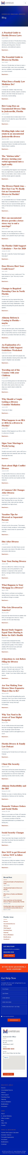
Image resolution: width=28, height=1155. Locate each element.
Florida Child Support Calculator (10, 1132)
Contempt (3, 1144)
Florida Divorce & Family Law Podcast (13, 745)
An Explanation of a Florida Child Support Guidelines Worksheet (12, 347)
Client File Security (10, 764)
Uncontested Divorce (9, 923)
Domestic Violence (6, 1135)
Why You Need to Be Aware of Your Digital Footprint (12, 717)
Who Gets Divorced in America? (12, 609)
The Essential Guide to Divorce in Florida (12, 58)
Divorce (6, 921)
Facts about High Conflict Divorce (13, 467)
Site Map (23, 1152)
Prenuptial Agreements (7, 1137)
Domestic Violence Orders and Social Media (14, 807)
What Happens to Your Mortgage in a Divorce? (12, 586)
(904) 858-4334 (8, 952)
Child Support (7, 928)
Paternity (6, 932)
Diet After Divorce (10, 541)
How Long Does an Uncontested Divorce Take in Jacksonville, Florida (14, 108)
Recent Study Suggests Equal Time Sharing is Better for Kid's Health (12, 632)
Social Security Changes (13, 832)
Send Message (14, 1020)
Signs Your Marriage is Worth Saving (12, 444)
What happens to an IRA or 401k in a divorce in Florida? (13, 422)
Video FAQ (4, 1123)
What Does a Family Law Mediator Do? (13, 83)
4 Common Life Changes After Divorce (13, 491)
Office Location (5, 1118)
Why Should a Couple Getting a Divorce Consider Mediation (12, 401)
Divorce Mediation (8, 934)
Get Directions (8, 1074)
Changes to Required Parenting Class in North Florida (13, 291)
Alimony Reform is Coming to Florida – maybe (11, 320)
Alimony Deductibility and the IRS (14, 787)
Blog (2, 1120)
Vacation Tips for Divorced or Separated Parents (12, 517)
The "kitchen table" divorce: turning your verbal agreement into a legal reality (12, 160)
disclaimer (11, 1016)
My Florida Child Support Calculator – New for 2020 (14, 247)
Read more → (5, 50)
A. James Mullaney (6, 1116)
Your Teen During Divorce (14, 561)
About (3, 1113)
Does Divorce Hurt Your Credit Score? (13, 267)
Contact (3, 1125)
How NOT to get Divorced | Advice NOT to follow (14, 853)
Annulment (6, 939)
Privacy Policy (11, 1152)
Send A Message (9, 955)
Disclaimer (17, 1152)
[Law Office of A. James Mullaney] (7, 3)
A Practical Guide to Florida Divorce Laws (12, 34)
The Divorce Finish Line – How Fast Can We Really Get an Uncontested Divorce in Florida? (14, 190)
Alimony (6, 926)
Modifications (7, 937)
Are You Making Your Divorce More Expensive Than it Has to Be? (13, 688)
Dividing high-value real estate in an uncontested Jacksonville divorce (13, 133)
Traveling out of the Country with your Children (11, 372)
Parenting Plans (8, 930)
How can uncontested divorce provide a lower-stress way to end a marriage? (13, 222)
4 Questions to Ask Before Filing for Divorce (14, 660)
